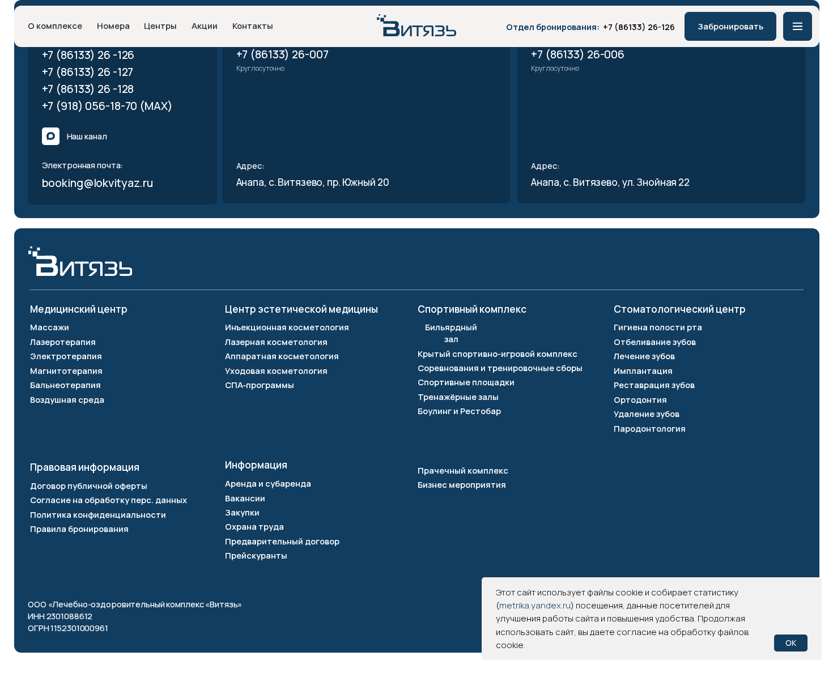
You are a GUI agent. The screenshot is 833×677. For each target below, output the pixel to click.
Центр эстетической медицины (301, 309)
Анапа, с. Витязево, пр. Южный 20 (312, 182)
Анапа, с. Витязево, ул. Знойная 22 (611, 182)
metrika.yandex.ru (535, 605)
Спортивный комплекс (472, 309)
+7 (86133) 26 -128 (88, 88)
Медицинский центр (79, 309)
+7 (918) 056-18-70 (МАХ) (107, 105)
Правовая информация (84, 467)
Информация (256, 464)
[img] (416, 25)
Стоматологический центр (680, 309)
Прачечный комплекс (463, 470)
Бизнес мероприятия (462, 484)
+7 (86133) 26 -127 (88, 71)
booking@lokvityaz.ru (98, 182)
